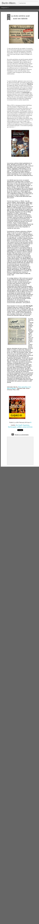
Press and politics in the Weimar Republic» (19, 387)
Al (30, 422)
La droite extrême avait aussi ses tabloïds (20, 17)
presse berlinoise (27, 427)
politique (19, 427)
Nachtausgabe (12, 427)
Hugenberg (26, 425)
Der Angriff (19, 425)
